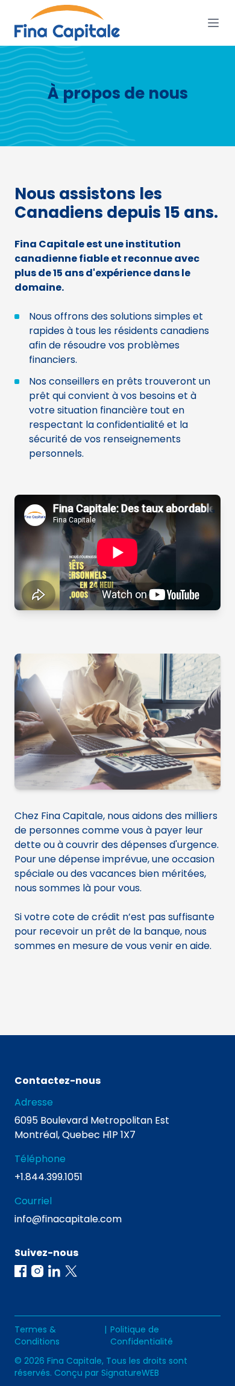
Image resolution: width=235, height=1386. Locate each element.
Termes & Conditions (37, 1335)
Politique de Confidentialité (141, 1335)
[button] (20, 1271)
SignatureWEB (130, 1373)
